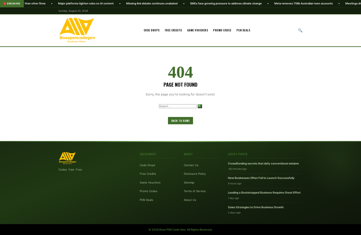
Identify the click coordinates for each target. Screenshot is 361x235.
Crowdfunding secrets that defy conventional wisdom (263, 163)
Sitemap (189, 182)
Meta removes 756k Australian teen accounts (291, 3)
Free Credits (173, 30)
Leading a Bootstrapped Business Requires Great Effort (264, 192)
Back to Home (180, 120)
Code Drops (152, 30)
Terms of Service (195, 191)
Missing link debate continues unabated (139, 3)
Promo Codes (222, 30)
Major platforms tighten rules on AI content (74, 3)
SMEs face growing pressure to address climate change (214, 3)
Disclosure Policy (195, 173)
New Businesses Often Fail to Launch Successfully (261, 178)
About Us (190, 200)
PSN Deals (243, 30)
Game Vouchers (197, 30)
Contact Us (191, 165)
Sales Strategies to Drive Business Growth (256, 207)
